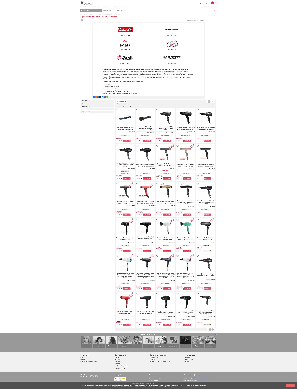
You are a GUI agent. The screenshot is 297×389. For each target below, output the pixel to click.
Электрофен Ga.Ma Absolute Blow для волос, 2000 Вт (125, 238)
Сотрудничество (154, 357)
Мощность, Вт (85, 109)
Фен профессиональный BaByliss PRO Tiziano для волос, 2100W (186, 128)
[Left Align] (122, 171)
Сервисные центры (120, 368)
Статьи (187, 361)
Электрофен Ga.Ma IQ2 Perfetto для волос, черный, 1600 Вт (205, 165)
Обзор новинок (189, 359)
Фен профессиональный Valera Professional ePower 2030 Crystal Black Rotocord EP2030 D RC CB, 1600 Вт (166, 275)
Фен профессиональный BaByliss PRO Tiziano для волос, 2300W (206, 128)
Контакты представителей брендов (160, 361)
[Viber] (105, 97)
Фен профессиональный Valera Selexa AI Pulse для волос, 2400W (165, 202)
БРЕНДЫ (83, 7)
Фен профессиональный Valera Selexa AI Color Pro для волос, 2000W (185, 202)
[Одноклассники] (96, 97)
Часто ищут (92, 14)
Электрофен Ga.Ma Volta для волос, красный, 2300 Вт (125, 312)
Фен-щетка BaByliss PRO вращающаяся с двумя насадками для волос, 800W (145, 128)
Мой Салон (84, 14)
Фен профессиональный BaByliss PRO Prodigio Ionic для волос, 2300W (206, 202)
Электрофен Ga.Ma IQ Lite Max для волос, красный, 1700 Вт (145, 202)
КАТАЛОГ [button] (85, 11)
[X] (100, 97)
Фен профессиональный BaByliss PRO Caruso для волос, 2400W (145, 165)
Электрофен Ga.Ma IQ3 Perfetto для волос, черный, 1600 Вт (165, 164)
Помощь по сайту (120, 363)
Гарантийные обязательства (123, 366)
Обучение (152, 359)
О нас (81, 357)
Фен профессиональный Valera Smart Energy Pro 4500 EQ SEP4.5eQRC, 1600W (205, 312)
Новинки (106, 7)
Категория (84, 100)
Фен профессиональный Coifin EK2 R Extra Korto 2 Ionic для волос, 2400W (165, 312)
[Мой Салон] (86, 2)
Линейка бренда (86, 106)
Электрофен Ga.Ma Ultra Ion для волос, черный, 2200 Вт (205, 238)
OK (290, 385)
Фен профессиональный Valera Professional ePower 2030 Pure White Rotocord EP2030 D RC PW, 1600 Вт (125, 275)
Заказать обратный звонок (202, 378)
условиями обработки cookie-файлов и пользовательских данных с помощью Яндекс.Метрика (137, 385)
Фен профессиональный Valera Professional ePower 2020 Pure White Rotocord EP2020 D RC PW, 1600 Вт (186, 275)
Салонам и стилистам (209, 7)
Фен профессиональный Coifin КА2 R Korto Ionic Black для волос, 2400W (185, 312)
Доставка (118, 359)
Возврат (117, 361)
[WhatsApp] (107, 97)
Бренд (83, 103)
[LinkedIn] (102, 97)
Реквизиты (83, 359)
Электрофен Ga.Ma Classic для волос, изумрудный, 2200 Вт (185, 238)
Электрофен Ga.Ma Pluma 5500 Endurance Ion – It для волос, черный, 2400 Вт (145, 238)
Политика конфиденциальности (89, 361)
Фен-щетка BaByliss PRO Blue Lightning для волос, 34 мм (125, 128)
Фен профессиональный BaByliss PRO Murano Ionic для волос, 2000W (165, 128)
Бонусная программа (121, 365)
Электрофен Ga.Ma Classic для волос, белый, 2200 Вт (165, 238)
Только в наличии (123, 104)
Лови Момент (95, 7)
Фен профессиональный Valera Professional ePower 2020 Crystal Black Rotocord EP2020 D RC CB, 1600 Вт (145, 275)
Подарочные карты (121, 7)
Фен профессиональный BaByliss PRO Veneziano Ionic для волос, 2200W (206, 275)
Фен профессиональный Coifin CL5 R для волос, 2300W (145, 312)
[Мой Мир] (98, 97)
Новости (187, 357)
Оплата (117, 357)
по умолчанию (121, 101)
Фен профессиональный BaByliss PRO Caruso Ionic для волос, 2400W (125, 164)
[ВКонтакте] (94, 97)
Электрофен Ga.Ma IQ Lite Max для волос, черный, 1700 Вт (125, 202)
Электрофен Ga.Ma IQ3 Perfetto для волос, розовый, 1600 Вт (185, 165)
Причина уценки (86, 111)
